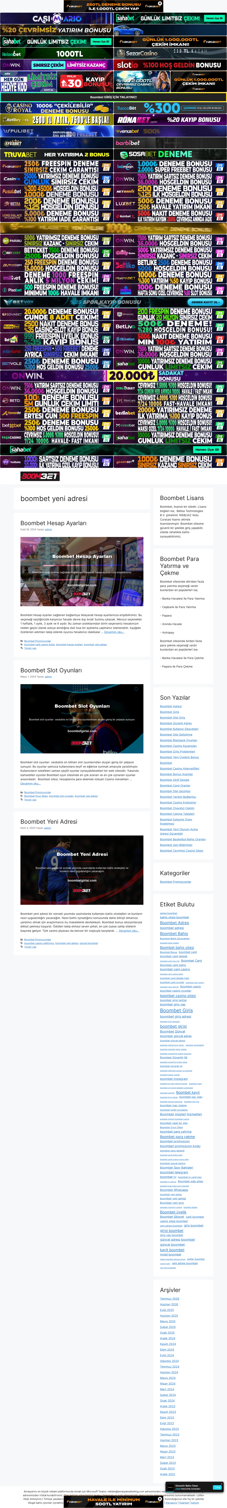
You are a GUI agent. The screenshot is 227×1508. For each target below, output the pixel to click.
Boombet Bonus (168, 952)
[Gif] (113, 228)
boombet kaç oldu (190, 1097)
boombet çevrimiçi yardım (171, 1207)
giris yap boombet (171, 1235)
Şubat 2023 (168, 1463)
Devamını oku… (114, 632)
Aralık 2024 (167, 1338)
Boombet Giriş (169, 712)
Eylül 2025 (167, 1310)
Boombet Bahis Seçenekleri (175, 938)
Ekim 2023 (167, 1417)
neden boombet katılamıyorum (172, 1259)
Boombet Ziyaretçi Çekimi (177, 808)
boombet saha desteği (172, 1150)
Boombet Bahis (174, 933)
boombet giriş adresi (175, 1016)
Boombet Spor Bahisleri (176, 1167)
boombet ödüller (190, 1207)
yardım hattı (165, 1264)
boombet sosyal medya (172, 1163)
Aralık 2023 (167, 1406)
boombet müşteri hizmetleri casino (174, 1119)
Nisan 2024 (167, 1383)
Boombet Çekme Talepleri (177, 814)
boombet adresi (172, 928)
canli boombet (195, 1216)
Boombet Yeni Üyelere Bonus (179, 757)
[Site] (56, 166)
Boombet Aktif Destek (174, 780)
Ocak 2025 (167, 1332)
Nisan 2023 (167, 1451)
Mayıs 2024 (168, 1378)
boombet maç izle (191, 1102)
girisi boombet (171, 1230)
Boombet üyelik (173, 1212)
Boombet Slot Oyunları (51, 670)
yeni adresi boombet (185, 1263)
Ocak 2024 (167, 1400)
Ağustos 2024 (169, 1361)
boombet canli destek (173, 956)
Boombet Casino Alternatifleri (179, 768)
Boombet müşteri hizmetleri (181, 1114)
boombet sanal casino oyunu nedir (174, 1159)
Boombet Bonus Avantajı (176, 774)
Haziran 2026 (169, 1304)
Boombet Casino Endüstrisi (178, 802)
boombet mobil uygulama (174, 1109)
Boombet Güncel (172, 1031)
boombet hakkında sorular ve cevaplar (176, 1071)
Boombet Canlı (191, 960)
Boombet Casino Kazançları (178, 746)
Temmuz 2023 (169, 1434)
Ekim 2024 (167, 1349)
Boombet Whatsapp (174, 1190)
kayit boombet (172, 1250)
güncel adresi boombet (177, 1240)
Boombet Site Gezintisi (175, 791)
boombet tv (168, 1177)
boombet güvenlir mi (171, 1066)
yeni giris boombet (168, 1268)
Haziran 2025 (169, 1315)
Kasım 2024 (168, 1344)
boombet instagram (174, 1079)
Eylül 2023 (167, 1423)
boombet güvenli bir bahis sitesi (173, 1062)
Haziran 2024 (169, 1372)
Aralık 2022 (167, 1474)
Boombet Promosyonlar (37, 641)
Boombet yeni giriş (172, 1202)
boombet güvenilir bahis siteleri (173, 1049)
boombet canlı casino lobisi (39, 644)
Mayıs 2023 (168, 1446)
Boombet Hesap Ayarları (53, 522)
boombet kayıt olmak (169, 1097)
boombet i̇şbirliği (167, 1093)
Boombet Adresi (171, 706)
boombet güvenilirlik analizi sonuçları (175, 1054)
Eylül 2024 (167, 1355)
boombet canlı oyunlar (172, 982)
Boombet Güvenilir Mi (173, 1057)
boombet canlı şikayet (169, 987)
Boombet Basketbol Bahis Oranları (183, 839)
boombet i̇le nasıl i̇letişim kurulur (173, 1084)
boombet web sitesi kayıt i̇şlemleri (174, 1186)
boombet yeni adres (171, 1194)
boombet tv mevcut (168, 1182)
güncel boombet (89, 943)
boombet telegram (174, 1172)
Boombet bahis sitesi (177, 947)
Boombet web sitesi (190, 1181)
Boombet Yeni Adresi (48, 821)
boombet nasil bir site (173, 1123)
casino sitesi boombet (174, 1221)
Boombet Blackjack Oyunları (178, 740)
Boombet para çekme (177, 1137)
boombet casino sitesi (178, 996)
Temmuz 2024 (169, 1366)
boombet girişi (173, 1026)
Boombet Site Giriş (172, 717)
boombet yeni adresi (95, 644)
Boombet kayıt (188, 1092)
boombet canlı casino (175, 969)
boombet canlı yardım (195, 983)
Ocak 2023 (167, 1468)
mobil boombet (170, 1254)
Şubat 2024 (168, 1395)
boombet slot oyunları (61, 796)
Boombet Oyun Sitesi (36, 796)
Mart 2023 (167, 1457)
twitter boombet (196, 1259)
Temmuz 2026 (169, 1298)
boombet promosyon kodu (180, 1146)
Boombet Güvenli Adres (176, 723)
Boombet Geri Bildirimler (176, 845)
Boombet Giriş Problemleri (177, 751)
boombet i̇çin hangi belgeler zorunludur (176, 1088)
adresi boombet (168, 913)
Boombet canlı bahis (173, 965)
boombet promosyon (175, 1141)
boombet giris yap (172, 1004)
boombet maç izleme (173, 1105)
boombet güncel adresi (172, 1040)
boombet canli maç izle (169, 961)
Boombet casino (190, 986)
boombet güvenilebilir (195, 1045)
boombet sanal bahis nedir (171, 1155)
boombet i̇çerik (195, 1084)
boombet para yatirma (175, 1131)
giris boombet (193, 1225)
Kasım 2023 (168, 1412)
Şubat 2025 (168, 1327)
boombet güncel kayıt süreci (172, 1045)
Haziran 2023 (169, 1440)
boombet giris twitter (173, 1000)
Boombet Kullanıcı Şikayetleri (179, 729)
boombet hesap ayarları (69, 644)
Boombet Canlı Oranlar (175, 785)
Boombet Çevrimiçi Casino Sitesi (181, 850)
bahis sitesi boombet (174, 917)
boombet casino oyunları (175, 990)
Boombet (166, 763)
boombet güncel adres (176, 1036)
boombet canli (188, 952)
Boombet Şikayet (172, 1216)
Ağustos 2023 (169, 1429)
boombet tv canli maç (190, 1177)
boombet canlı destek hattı (174, 978)
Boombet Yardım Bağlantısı (178, 797)
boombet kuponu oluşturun (171, 1102)
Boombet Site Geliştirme (176, 734)
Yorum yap (30, 648)
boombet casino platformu (39, 943)
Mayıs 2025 (167, 1321)
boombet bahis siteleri (169, 943)
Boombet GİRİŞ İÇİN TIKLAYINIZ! (113, 97)
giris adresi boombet (171, 1225)
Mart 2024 (167, 1389)
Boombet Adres (174, 922)
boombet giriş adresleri (170, 1021)
